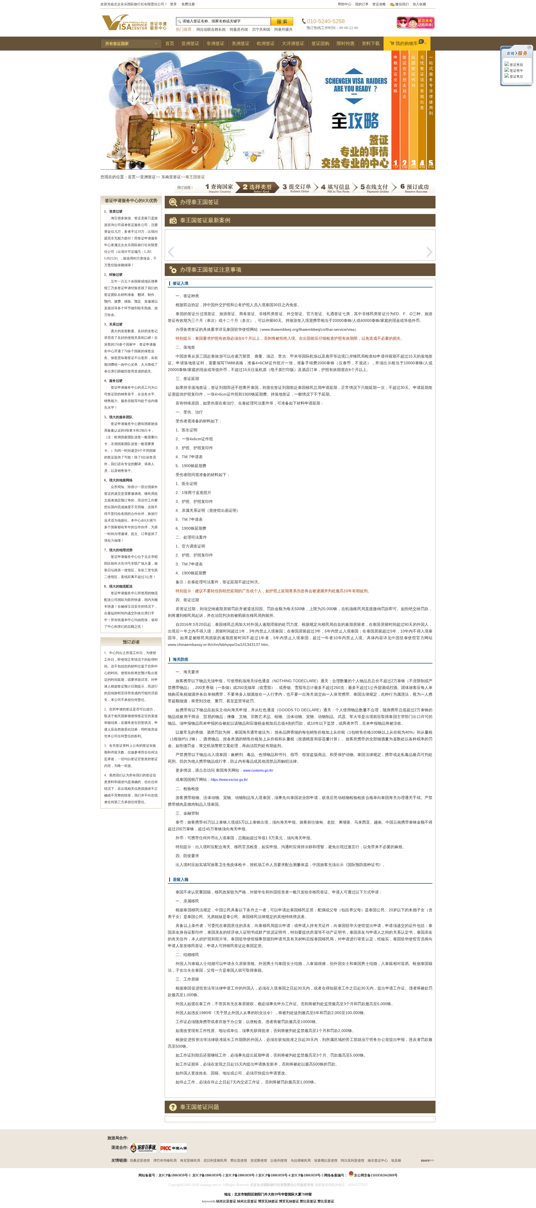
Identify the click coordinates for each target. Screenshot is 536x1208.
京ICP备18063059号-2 (208, 1175)
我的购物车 (411, 43)
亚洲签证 (190, 43)
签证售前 (516, 65)
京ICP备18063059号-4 (274, 1175)
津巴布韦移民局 (165, 1160)
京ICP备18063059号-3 (241, 1175)
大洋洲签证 (293, 43)
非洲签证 (215, 43)
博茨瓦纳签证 (289, 1201)
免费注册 (188, 4)
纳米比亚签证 (247, 1201)
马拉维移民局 (301, 1160)
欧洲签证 (266, 43)
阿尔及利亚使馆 (352, 1160)
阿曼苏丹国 (239, 29)
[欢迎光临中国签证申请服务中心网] (134, 33)
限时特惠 (346, 43)
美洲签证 (241, 43)
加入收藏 (419, 4)
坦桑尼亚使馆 (140, 1160)
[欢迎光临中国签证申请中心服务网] (416, 28)
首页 (169, 43)
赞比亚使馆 (238, 1160)
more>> (427, 1160)
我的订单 (361, 4)
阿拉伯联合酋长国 (211, 29)
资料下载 (371, 43)
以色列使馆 (279, 1160)
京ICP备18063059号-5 (307, 1175)
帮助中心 (344, 4)
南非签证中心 (378, 1160)
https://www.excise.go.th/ (229, 780)
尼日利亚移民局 (215, 1160)
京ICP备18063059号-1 (175, 1175)
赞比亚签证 (325, 1201)
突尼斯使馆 (258, 1160)
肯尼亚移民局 (190, 1160)
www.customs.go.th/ (258, 770)
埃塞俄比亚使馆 (326, 1160)
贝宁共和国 (261, 29)
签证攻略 (379, 4)
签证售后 (516, 77)
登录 (173, 4)
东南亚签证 (171, 177)
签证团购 (320, 43)
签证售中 (516, 71)
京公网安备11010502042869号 (376, 1175)
